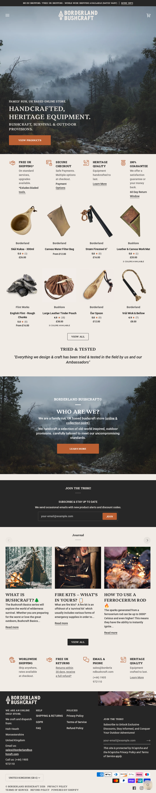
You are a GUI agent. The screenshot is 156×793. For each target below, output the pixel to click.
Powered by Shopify (65, 789)
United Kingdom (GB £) (23, 777)
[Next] (147, 540)
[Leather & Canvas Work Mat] (134, 221)
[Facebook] (134, 788)
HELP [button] (39, 710)
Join (109, 516)
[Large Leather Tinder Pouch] (59, 285)
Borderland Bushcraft (23, 786)
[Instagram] (141, 788)
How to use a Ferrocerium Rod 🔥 (125, 600)
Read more (12, 627)
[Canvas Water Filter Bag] (59, 221)
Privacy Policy (128, 752)
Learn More (100, 184)
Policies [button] (72, 710)
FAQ (38, 728)
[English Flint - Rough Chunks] (23, 285)
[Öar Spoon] (97, 285)
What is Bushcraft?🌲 (22, 597)
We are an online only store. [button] (18, 712)
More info (127, 3)
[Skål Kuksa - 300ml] (23, 221)
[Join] (145, 741)
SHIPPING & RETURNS (49, 715)
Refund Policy (75, 728)
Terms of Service (77, 722)
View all (78, 336)
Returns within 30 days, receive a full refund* (65, 672)
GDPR (39, 722)
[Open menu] (11, 15)
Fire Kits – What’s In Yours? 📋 (76, 597)
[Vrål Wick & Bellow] (134, 285)
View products (29, 140)
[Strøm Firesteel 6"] (97, 221)
